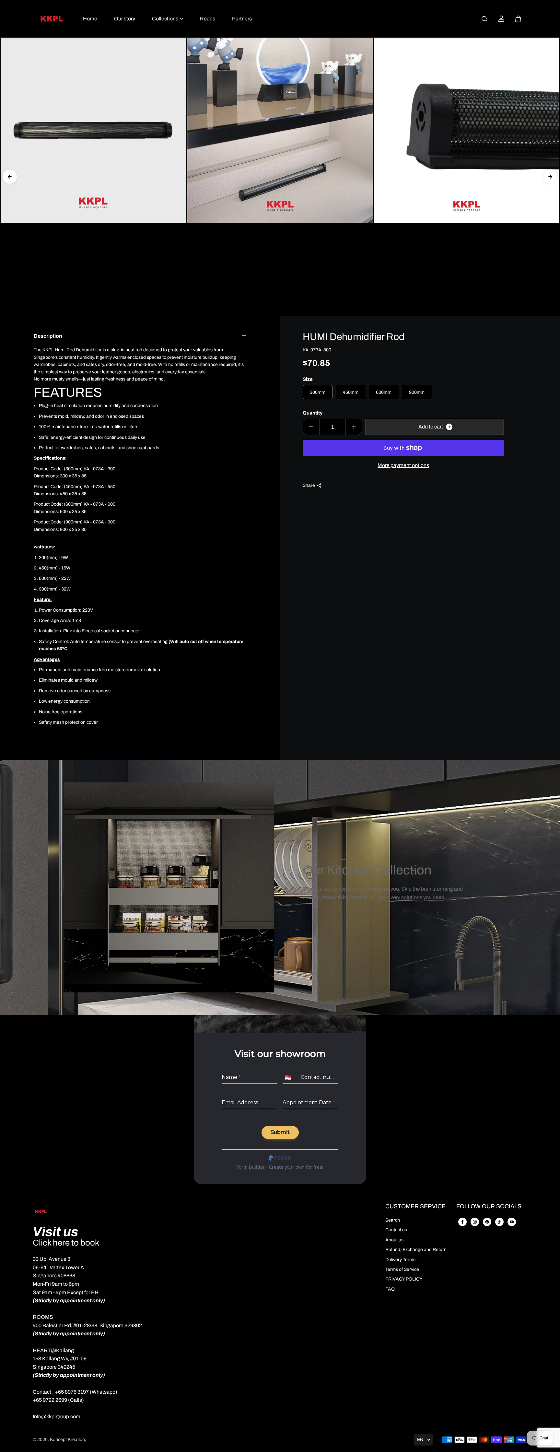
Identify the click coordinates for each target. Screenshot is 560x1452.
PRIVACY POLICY (403, 1279)
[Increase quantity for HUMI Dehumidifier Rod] (353, 427)
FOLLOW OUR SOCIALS (488, 1206)
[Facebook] (462, 1222)
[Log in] (501, 19)
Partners (242, 18)
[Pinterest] (487, 1222)
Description (48, 336)
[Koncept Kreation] (52, 19)
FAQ (390, 1289)
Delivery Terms (400, 1259)
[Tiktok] (499, 1222)
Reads (207, 18)
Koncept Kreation (67, 1439)
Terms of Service (402, 1269)
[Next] (550, 177)
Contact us (396, 1229)
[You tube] (512, 1222)
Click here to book (66, 1242)
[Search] (484, 19)
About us (394, 1239)
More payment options (403, 465)
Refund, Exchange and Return (416, 1249)
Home (90, 18)
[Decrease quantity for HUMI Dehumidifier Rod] (311, 427)
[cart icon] (518, 19)
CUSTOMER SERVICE (415, 1206)
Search (392, 1220)
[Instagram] (475, 1222)
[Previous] (10, 177)
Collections (165, 18)
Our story (124, 18)
